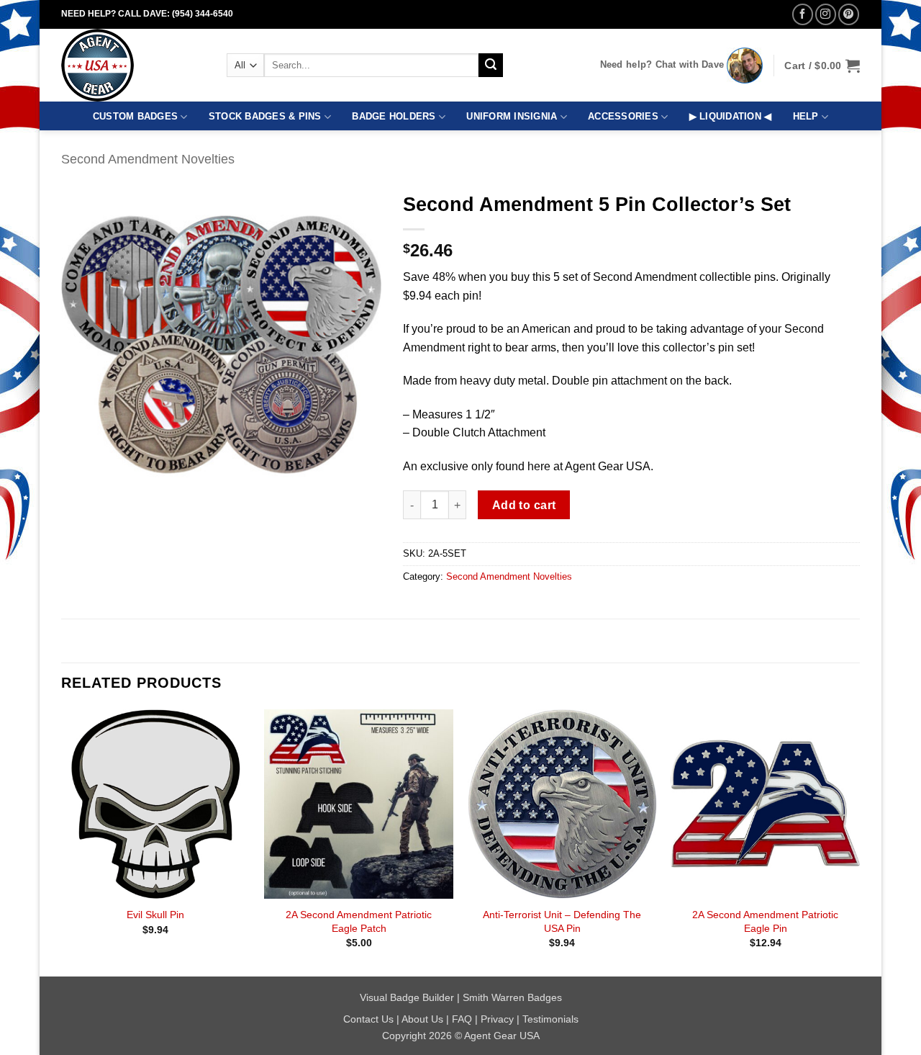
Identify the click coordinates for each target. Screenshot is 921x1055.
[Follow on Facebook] (802, 14)
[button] (822, 65)
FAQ (462, 1019)
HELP (806, 116)
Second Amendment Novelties (148, 158)
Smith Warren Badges (512, 997)
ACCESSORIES (623, 116)
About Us (422, 1019)
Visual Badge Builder (407, 997)
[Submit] (490, 65)
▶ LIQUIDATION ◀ (730, 116)
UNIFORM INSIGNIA (511, 116)
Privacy (497, 1019)
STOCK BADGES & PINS (265, 116)
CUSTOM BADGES (135, 116)
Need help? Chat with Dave (662, 64)
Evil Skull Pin (155, 914)
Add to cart (524, 505)
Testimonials (550, 1019)
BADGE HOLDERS (393, 116)
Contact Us (368, 1019)
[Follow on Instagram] (825, 14)
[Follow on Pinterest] (848, 14)
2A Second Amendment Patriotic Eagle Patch (359, 921)
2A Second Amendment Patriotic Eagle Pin (765, 921)
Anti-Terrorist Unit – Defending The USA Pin (562, 921)
